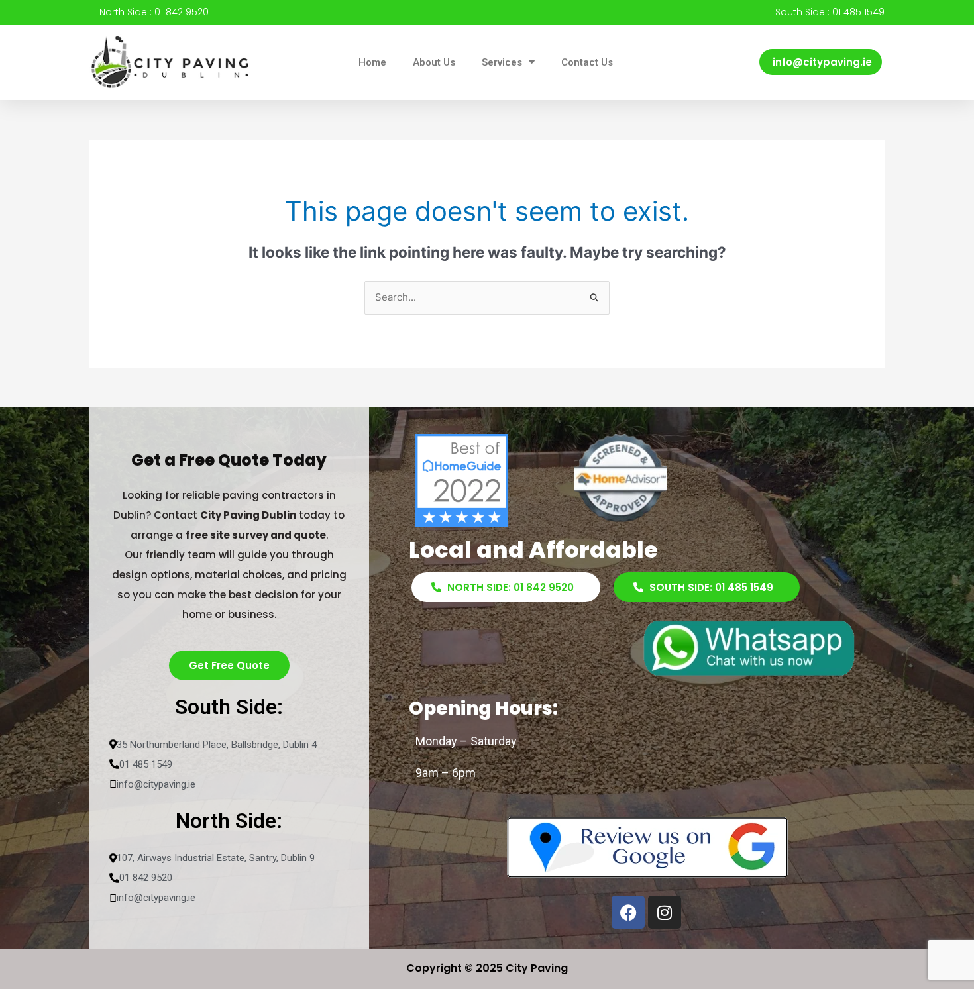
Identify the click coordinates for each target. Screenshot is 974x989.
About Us (434, 62)
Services (502, 62)
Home (372, 62)
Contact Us (587, 62)
